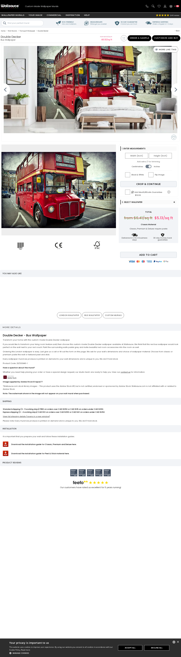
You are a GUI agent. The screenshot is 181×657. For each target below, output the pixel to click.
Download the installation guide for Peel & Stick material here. (40, 453)
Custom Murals (113, 315)
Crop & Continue (148, 184)
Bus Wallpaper (92, 315)
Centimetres (137, 166)
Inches (157, 166)
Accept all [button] (130, 648)
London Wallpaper (69, 315)
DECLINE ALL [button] (156, 648)
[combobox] (174, 642)
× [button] (178, 642)
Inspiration (73, 15)
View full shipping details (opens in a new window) (26, 416)
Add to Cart (148, 255)
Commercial (54, 15)
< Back (177, 31)
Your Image (35, 15)
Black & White (138, 174)
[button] (61, 653)
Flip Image (159, 174)
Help (87, 15)
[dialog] (90, 648)
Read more (25, 650)
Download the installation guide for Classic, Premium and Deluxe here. (44, 444)
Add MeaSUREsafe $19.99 (148, 193)
